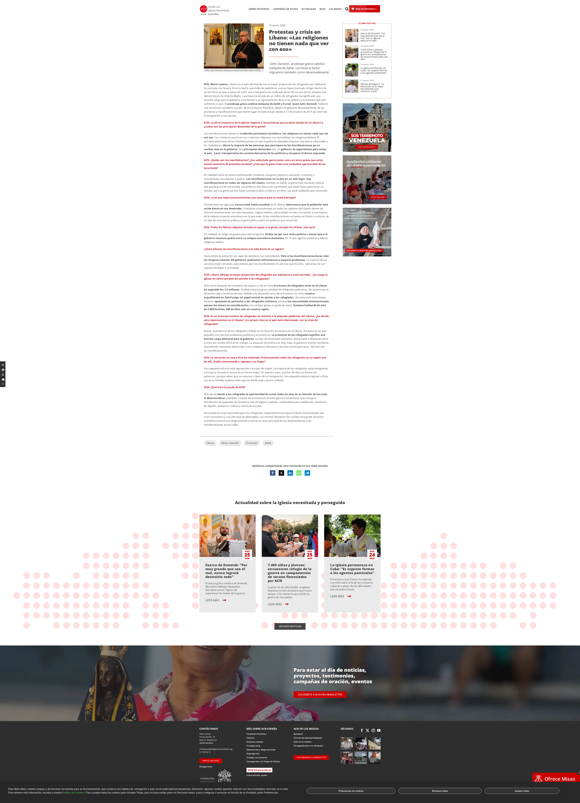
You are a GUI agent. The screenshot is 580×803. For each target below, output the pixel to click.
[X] (281, 472)
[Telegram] (307, 472)
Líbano (210, 443)
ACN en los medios (302, 741)
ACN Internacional (259, 770)
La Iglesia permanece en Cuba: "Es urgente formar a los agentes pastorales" (374, 70)
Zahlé (268, 443)
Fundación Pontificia (256, 734)
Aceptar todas (522, 791)
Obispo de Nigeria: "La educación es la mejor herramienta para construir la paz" (372, 88)
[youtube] (378, 730)
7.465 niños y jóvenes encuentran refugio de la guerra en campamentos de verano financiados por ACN (374, 54)
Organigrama (252, 753)
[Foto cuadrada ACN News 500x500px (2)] (367, 104)
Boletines (298, 734)
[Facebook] (272, 472)
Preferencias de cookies (351, 791)
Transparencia (253, 745)
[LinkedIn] (290, 472)
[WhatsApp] (299, 472)
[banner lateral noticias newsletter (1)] (367, 209)
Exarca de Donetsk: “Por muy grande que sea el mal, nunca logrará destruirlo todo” (373, 37)
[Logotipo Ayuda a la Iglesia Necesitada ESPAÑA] (214, 6)
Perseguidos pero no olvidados (308, 745)
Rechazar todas (440, 791)
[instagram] (373, 730)
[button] (347, 8)
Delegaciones (205, 766)
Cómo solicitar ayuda (256, 775)
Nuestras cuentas (254, 741)
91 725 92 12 (205, 752)
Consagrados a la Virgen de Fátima (263, 761)
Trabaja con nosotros (256, 757)
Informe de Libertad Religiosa (308, 737)
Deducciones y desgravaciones (261, 749)
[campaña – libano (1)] (367, 156)
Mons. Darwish (230, 443)
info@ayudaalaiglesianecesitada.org (215, 749)
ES (3, 384)
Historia (250, 737)
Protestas (252, 443)
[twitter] (367, 730)
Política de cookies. (73, 792)
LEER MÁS (212, 600)
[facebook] (362, 730)
